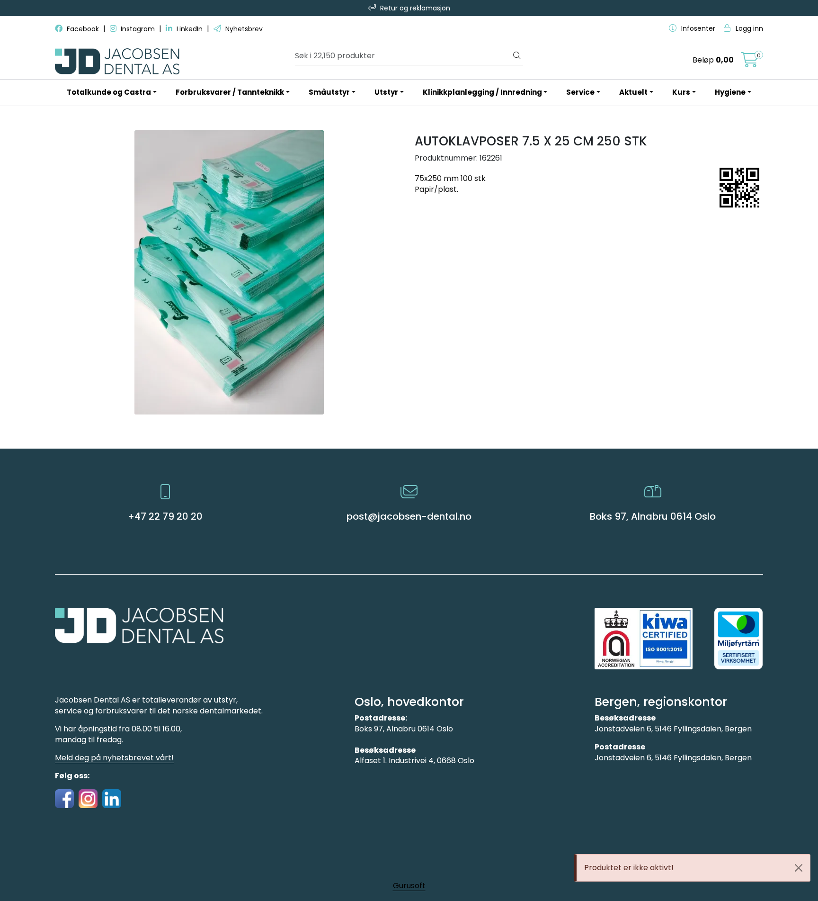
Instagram (138, 29)
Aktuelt (633, 92)
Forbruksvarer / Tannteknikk (230, 92)
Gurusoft (409, 885)
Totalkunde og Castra (109, 92)
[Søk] (517, 55)
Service (580, 92)
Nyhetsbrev (243, 29)
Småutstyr (329, 92)
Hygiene (730, 92)
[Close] (798, 868)
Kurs (681, 92)
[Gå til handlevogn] (749, 62)
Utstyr (386, 92)
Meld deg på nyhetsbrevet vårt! (114, 757)
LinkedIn (189, 29)
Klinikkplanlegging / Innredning (482, 92)
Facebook (83, 29)
